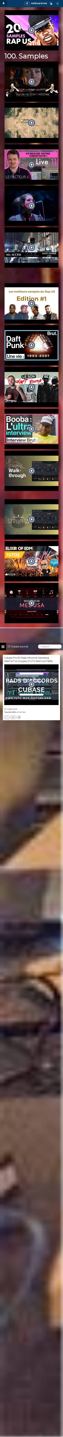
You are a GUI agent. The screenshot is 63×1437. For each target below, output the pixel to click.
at (15, 712)
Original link (12, 709)
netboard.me (39, 3)
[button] (51, 3)
